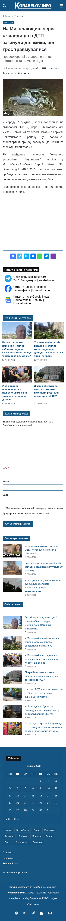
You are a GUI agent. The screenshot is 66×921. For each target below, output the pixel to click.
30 (40, 810)
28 (25, 810)
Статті (8, 842)
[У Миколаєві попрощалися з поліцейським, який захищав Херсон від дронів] (17, 374)
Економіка (49, 830)
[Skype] (26, 256)
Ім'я (6, 468)
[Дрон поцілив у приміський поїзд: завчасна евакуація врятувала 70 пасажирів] (12, 568)
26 (10, 810)
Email (7, 481)
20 (17, 803)
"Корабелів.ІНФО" (17, 892)
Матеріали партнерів (15, 872)
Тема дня (37, 842)
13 (17, 795)
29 (33, 810)
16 (40, 795)
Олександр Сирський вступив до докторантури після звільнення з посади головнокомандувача (43, 727)
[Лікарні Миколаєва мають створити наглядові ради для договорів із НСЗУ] (49, 374)
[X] (19, 256)
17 (48, 795)
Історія (8, 830)
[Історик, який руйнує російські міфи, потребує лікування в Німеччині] (12, 551)
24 (48, 803)
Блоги (36, 830)
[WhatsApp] (39, 256)
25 (56, 803)
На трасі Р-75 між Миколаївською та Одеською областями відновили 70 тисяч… (44, 693)
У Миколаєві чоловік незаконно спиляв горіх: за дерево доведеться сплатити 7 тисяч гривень (48, 349)
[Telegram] (46, 256)
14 (25, 795)
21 (25, 803)
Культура (9, 836)
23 (40, 803)
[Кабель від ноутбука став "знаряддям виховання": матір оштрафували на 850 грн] (12, 711)
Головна (9, 16)
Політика (22, 836)
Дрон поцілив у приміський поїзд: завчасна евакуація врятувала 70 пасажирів (44, 567)
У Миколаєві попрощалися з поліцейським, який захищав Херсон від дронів (14, 392)
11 (56, 788)
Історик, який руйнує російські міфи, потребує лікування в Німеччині (42, 550)
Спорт (49, 836)
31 (48, 810)
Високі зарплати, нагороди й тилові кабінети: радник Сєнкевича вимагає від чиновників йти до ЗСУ (16, 349)
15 (33, 795)
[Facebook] (13, 256)
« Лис (9, 819)
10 (48, 788)
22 (33, 803)
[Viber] (53, 256)
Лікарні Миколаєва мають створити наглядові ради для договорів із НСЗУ (41, 676)
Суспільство (22, 842)
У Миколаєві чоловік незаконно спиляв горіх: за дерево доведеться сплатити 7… (42, 642)
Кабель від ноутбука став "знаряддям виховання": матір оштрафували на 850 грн (42, 710)
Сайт (5, 495)
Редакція (8, 858)
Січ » (17, 819)
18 (56, 795)
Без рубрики (22, 830)
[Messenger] (33, 256)
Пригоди (19, 16)
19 (10, 803)
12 (10, 795)
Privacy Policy (10, 863)
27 (17, 810)
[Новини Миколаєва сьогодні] (33, 5)
